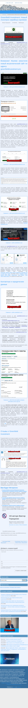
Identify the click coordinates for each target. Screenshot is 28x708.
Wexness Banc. (6, 276)
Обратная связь (18, 2)
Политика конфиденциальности (14, 684)
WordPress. (19, 686)
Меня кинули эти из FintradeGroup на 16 (15, 642)
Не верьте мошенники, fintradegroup (14, 640)
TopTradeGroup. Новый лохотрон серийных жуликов (13, 505)
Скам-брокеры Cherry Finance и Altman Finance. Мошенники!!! (21, 542)
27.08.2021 (14, 22)
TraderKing (22, 273)
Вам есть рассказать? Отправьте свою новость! (10, 587)
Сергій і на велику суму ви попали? (13, 638)
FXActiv (14, 272)
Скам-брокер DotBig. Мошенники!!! (5, 542)
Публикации (4, 14)
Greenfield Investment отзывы (9, 531)
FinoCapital (23, 272)
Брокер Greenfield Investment (10, 534)
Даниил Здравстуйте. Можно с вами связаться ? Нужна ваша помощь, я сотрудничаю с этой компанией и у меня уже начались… (13, 649)
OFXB (11, 272)
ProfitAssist (18, 272)
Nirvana (14, 686)
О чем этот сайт (9, 2)
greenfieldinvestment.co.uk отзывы (8, 532)
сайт (5, 423)
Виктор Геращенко (6, 22)
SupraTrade (3, 272)
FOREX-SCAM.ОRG (6, 682)
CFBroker (7, 272)
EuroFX (9, 273)
